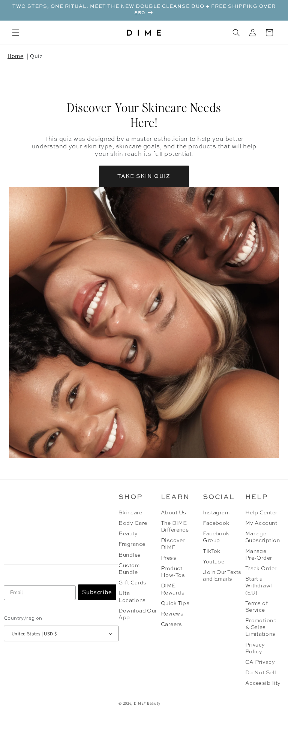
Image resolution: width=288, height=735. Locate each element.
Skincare (130, 512)
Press (168, 558)
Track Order (261, 568)
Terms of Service (256, 607)
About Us (173, 512)
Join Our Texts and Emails (222, 576)
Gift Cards (132, 583)
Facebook (216, 523)
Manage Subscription (262, 537)
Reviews (172, 614)
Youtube (213, 562)
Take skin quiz (144, 176)
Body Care (132, 523)
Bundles (129, 555)
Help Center (261, 512)
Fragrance (131, 544)
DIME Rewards (172, 589)
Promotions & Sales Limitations (261, 627)
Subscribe (97, 592)
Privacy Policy (255, 648)
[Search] (236, 32)
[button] (16, 32)
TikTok (211, 551)
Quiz (36, 56)
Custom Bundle (129, 569)
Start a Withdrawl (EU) (258, 586)
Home (15, 56)
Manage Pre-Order (258, 555)
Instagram (216, 512)
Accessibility (263, 683)
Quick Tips (175, 603)
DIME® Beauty (147, 703)
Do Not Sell (260, 672)
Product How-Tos (173, 572)
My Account (261, 523)
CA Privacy (260, 662)
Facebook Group (216, 537)
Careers (171, 624)
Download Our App (137, 614)
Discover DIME (173, 544)
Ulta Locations (132, 597)
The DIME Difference (175, 527)
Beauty (128, 533)
